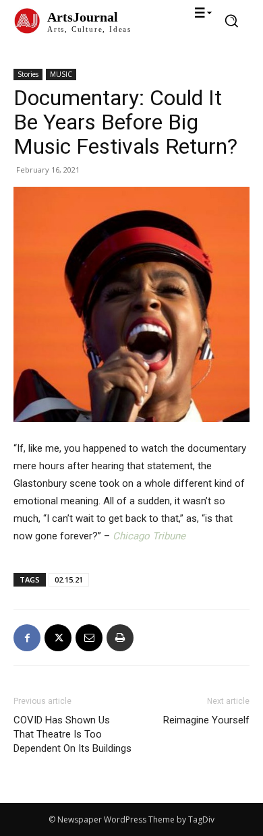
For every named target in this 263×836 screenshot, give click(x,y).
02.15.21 (69, 579)
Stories (28, 74)
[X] (58, 637)
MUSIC (61, 74)
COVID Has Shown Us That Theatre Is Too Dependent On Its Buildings (72, 734)
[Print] (120, 637)
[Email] (89, 637)
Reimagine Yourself (206, 720)
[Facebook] (26, 637)
